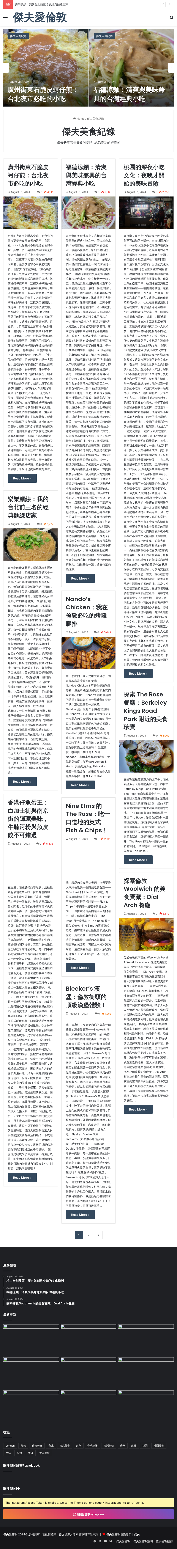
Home (80, 118)
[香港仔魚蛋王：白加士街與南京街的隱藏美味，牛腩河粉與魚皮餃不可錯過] (30, 864)
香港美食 (44, 1453)
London (10, 1445)
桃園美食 (159, 1445)
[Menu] (5, 19)
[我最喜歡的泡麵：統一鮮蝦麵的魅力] (146, 1373)
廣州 (122, 1445)
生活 (8, 1453)
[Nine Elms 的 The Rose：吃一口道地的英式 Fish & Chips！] (89, 859)
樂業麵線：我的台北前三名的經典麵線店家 (28, 507)
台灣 (78, 1445)
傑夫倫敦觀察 (164, 1541)
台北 (51, 1445)
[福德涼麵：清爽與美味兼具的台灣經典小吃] (131, 68)
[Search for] (171, 19)
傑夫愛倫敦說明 (143, 1541)
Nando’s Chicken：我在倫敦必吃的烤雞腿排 (87, 611)
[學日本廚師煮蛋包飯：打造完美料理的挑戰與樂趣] (31, 1406)
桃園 (145, 1445)
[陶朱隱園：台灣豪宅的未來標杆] (146, 1340)
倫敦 (23, 1445)
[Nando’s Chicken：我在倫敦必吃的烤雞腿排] (89, 653)
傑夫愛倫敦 (123, 1541)
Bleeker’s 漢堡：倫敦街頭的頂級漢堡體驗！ (86, 997)
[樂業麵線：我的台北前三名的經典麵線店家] (30, 544)
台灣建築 (92, 1445)
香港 (30, 1453)
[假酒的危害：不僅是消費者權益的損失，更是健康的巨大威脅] (31, 1373)
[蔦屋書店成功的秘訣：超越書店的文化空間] (88, 1373)
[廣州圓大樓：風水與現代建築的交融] (88, 1340)
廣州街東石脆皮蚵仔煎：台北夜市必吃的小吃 (43, 94)
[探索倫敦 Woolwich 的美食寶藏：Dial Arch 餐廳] (146, 934)
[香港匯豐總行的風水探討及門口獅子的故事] (31, 1340)
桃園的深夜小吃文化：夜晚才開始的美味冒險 (144, 175)
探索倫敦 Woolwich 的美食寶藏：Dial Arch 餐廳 (145, 893)
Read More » (22, 478)
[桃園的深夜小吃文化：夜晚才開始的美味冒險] (146, 212)
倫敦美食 (37, 1445)
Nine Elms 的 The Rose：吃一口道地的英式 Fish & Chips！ (88, 818)
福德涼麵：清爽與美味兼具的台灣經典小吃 (129, 94)
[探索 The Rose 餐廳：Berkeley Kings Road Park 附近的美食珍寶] (146, 756)
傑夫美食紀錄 (18, 36)
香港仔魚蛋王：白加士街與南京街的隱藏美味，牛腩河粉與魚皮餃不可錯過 (28, 818)
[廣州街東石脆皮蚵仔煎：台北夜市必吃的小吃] (45, 68)
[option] (88, 68)
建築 (133, 1445)
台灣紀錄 (109, 1445)
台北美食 (65, 1445)
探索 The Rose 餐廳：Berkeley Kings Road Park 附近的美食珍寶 (146, 710)
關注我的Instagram (90, 1514)
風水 (19, 1453)
